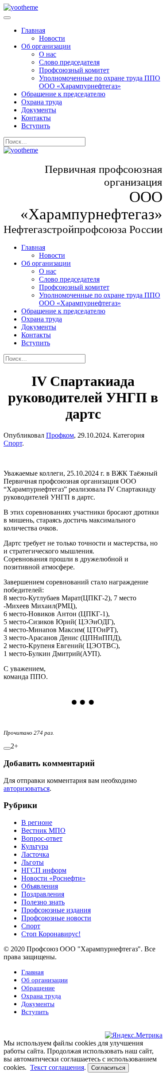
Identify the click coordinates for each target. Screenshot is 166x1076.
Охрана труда (41, 102)
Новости (52, 38)
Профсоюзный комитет (74, 70)
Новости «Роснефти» (53, 878)
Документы (38, 110)
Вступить (35, 126)
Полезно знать (43, 902)
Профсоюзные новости (56, 918)
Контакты (36, 118)
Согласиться (108, 1068)
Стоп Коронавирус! (51, 934)
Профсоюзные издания (56, 910)
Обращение (38, 988)
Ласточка (35, 854)
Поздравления (42, 894)
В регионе (36, 822)
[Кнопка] (7, 748)
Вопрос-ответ (41, 838)
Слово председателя (69, 62)
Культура (34, 846)
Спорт (13, 443)
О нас (47, 54)
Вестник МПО (43, 830)
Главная (33, 30)
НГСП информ (43, 870)
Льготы (32, 862)
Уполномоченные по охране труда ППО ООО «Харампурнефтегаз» (99, 82)
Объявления (39, 886)
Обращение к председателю (63, 94)
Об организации (46, 46)
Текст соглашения (57, 1067)
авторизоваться (27, 788)
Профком (60, 435)
